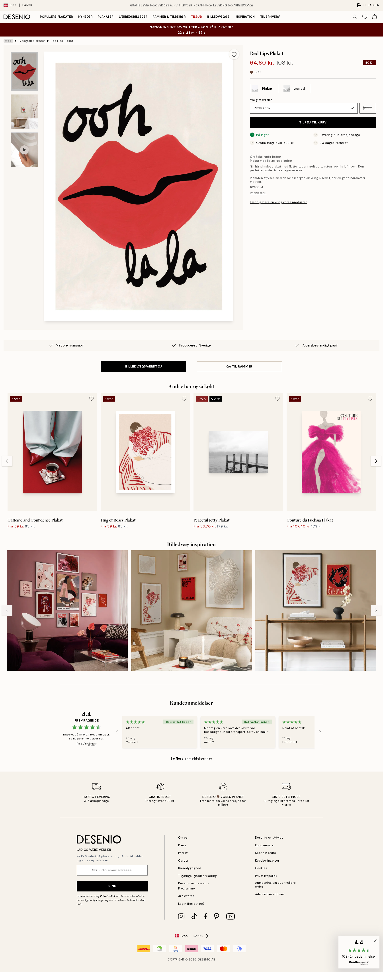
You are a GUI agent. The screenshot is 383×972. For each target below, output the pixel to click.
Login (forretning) (191, 904)
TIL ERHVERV (270, 17)
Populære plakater (56, 17)
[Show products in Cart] (374, 17)
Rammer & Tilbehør (169, 17)
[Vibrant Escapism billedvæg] (67, 610)
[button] (368, 108)
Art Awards (186, 896)
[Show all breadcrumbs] (8, 41)
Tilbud (196, 17)
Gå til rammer (239, 366)
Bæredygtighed (189, 868)
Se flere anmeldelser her (191, 758)
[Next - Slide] (376, 461)
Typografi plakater (31, 41)
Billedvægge (218, 17)
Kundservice (264, 845)
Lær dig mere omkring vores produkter (278, 202)
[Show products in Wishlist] (365, 17)
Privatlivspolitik (266, 876)
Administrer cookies (270, 894)
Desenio (204, 959)
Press (182, 845)
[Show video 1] (24, 149)
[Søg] (355, 17)
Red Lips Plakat (62, 41)
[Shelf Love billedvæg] (315, 610)
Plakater (105, 17)
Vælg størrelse (261, 100)
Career (183, 860)
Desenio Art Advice (269, 837)
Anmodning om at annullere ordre (275, 884)
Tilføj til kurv (312, 122)
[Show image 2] (24, 111)
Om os (183, 837)
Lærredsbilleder (133, 17)
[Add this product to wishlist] (234, 54)
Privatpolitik (108, 896)
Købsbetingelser (267, 860)
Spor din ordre (265, 853)
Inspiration (245, 17)
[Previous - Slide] (7, 461)
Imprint (183, 853)
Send (112, 886)
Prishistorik (258, 193)
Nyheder (85, 17)
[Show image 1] (24, 71)
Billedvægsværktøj (143, 366)
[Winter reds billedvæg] (191, 610)
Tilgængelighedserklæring (197, 876)
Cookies (261, 868)
